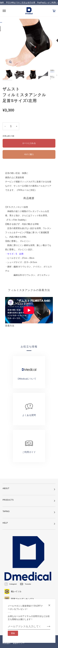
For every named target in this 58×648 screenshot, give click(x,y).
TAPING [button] (6, 511)
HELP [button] (5, 523)
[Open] (7, 11)
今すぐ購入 (29, 154)
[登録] (46, 626)
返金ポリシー (18, 643)
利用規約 (6, 643)
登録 (13, 633)
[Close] (50, 604)
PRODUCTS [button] (8, 500)
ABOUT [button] (6, 488)
